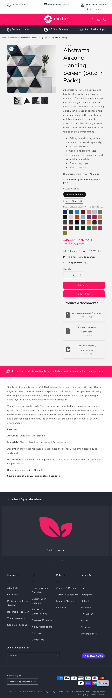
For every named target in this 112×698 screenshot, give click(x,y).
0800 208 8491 (21, 4)
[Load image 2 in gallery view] (27, 100)
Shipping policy (98, 692)
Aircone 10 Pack (74, 194)
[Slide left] (10, 100)
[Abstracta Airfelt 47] (77, 222)
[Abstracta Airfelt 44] (100, 217)
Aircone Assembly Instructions (86, 347)
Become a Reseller (18, 611)
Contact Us (38, 639)
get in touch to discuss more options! (85, 371)
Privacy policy (64, 692)
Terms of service (98, 695)
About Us (12, 588)
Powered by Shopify (46, 692)
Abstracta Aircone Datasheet (86, 329)
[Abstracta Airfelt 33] (100, 228)
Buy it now (84, 293)
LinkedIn (85, 601)
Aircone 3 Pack (74, 200)
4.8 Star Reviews (58, 29)
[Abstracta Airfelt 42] (89, 217)
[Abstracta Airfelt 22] (71, 212)
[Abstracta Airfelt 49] (89, 222)
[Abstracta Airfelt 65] (100, 212)
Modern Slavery (65, 601)
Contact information (80, 692)
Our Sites (12, 594)
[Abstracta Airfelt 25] (77, 212)
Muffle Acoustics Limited (27, 692)
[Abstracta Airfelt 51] (100, 222)
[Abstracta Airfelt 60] (94, 212)
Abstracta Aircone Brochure (86, 313)
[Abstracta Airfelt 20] (65, 212)
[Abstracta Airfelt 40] (65, 233)
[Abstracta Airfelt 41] (83, 217)
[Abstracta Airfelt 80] (65, 217)
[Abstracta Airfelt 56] (83, 228)
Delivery (36, 633)
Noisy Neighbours (42, 626)
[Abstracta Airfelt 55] (77, 228)
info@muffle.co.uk (58, 4)
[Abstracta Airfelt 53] (71, 228)
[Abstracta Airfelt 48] (83, 222)
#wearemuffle (89, 633)
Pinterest (86, 627)
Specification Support (96, 29)
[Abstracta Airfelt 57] (89, 228)
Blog (83, 588)
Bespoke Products (42, 620)
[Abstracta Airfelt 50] (94, 222)
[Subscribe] (56, 655)
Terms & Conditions (67, 594)
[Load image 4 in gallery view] (45, 100)
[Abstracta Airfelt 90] (71, 217)
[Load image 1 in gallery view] (18, 100)
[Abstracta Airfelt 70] (94, 228)
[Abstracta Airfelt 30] (83, 212)
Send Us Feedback (17, 625)
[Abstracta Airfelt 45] (65, 222)
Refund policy (82, 695)
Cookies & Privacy (66, 588)
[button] (6, 19)
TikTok (84, 620)
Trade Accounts (20, 29)
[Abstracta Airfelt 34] (89, 212)
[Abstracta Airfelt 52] (65, 228)
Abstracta (14, 37)
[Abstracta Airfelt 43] (94, 217)
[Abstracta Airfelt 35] (77, 217)
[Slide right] (53, 100)
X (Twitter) (87, 614)
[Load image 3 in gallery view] (36, 100)
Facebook (86, 607)
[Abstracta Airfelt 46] (71, 222)
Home (5, 37)
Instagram (86, 594)
